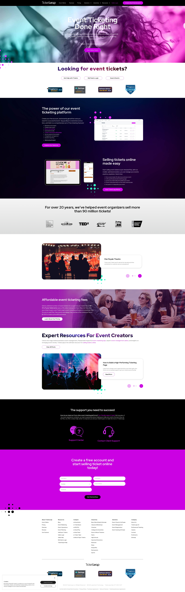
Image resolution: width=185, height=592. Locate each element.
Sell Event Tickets (62, 532)
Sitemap (133, 537)
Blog (59, 522)
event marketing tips (99, 340)
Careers (133, 530)
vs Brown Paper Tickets (79, 537)
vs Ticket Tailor (77, 535)
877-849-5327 (118, 585)
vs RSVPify (76, 527)
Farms (92, 535)
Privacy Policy (82, 589)
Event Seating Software (118, 530)
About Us (133, 522)
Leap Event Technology (97, 585)
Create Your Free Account (133, 3)
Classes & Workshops (97, 525)
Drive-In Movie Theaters (97, 532)
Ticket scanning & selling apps (53, 132)
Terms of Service (104, 589)
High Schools (94, 537)
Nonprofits (94, 547)
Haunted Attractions (97, 540)
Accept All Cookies (48, 582)
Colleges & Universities (97, 530)
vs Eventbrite (77, 522)
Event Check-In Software (118, 522)
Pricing (43, 525)
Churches (93, 527)
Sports (93, 552)
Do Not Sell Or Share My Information (69, 589)
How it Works (45, 522)
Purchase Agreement (93, 589)
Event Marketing (62, 525)
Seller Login (61, 535)
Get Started (45, 532)
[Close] (54, 577)
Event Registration (117, 527)
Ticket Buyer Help (62, 542)
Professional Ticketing (137, 527)
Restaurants (94, 550)
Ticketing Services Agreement (117, 589)
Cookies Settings (48, 586)
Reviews (44, 530)
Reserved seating (50, 129)
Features (44, 527)
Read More (109, 374)
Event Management (117, 525)
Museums (93, 542)
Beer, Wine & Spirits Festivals (98, 522)
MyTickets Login (62, 540)
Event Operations (63, 527)
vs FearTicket (76, 532)
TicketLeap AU (135, 525)
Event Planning (62, 530)
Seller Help (61, 537)
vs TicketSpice (77, 525)
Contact (133, 532)
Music (92, 545)
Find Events (134, 535)
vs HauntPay (76, 530)
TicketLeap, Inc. (71, 585)
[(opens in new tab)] (54, 89)
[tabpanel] (49, 224)
